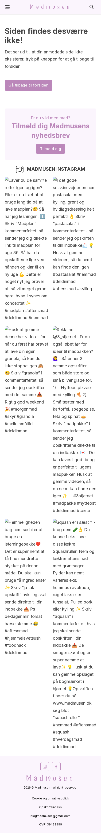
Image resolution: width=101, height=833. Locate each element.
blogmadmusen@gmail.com (50, 816)
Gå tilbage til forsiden (28, 85)
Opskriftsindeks (50, 807)
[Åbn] (7, 7)
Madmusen (51, 7)
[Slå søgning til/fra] (91, 7)
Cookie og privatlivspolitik (50, 798)
